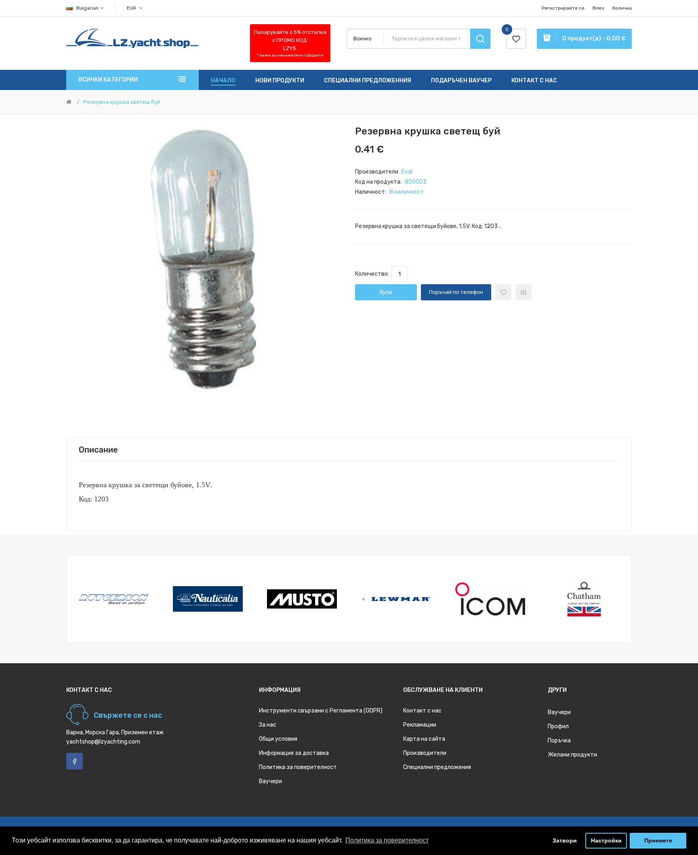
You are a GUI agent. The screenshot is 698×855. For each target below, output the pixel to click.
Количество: (373, 273)
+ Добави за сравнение (523, 292)
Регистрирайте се (563, 8)
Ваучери (270, 781)
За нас (267, 724)
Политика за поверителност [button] (387, 840)
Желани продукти (572, 754)
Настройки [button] (606, 840)
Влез (598, 8)
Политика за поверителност (298, 767)
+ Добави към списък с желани (503, 292)
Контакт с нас (422, 710)
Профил (558, 726)
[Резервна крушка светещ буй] (204, 264)
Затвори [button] (565, 840)
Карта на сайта (424, 739)
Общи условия (278, 739)
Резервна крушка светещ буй (121, 102)
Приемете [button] (658, 840)
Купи (386, 292)
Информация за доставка (294, 753)
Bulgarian (88, 8)
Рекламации (419, 724)
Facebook (74, 761)
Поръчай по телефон (456, 292)
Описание (98, 450)
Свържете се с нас (128, 715)
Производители (424, 753)
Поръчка (559, 740)
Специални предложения (437, 767)
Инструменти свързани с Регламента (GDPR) (321, 710)
